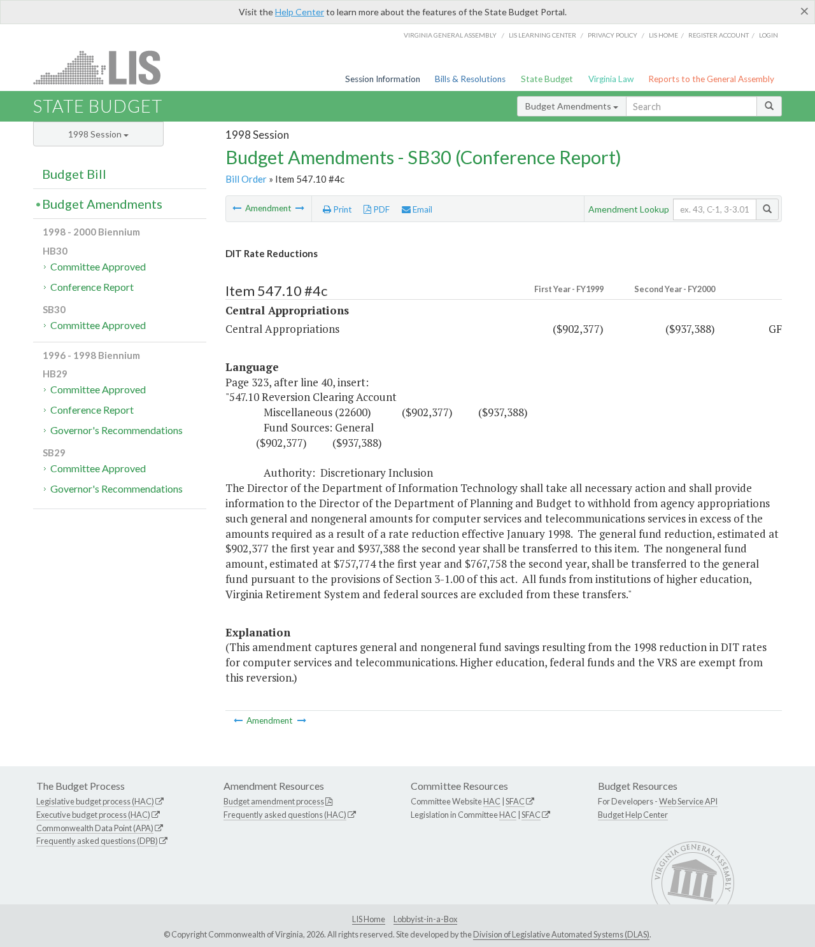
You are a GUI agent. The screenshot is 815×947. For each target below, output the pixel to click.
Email (421, 209)
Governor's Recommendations (116, 430)
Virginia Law (611, 79)
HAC (491, 801)
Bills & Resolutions (470, 79)
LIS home (663, 35)
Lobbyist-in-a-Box (425, 919)
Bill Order (246, 179)
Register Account (718, 35)
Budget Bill (74, 173)
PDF (380, 209)
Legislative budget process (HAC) (95, 801)
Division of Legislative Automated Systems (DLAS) (561, 934)
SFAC (515, 801)
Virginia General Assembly (450, 35)
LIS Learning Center (542, 35)
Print (341, 209)
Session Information (382, 79)
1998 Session (96, 134)
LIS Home (368, 919)
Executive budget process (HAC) (93, 815)
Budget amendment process (273, 801)
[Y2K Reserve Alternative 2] (299, 208)
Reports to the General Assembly (711, 79)
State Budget (547, 79)
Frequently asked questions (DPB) (97, 841)
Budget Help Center (633, 815)
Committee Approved (98, 266)
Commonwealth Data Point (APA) (94, 828)
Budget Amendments (569, 106)
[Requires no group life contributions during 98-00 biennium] (237, 208)
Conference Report (92, 287)
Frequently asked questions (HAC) (284, 815)
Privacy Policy (612, 35)
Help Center (299, 11)
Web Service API (688, 801)
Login (768, 35)
